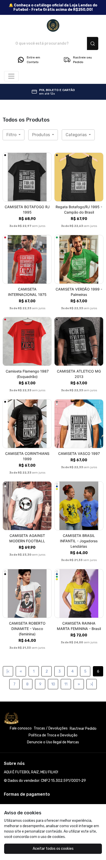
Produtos (41, 134)
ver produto (27, 177)
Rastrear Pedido (83, 728)
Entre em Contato (33, 60)
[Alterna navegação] (11, 76)
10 (53, 684)
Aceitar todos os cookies (53, 848)
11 (65, 684)
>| (91, 684)
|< (8, 671)
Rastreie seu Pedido (82, 60)
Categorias (77, 134)
